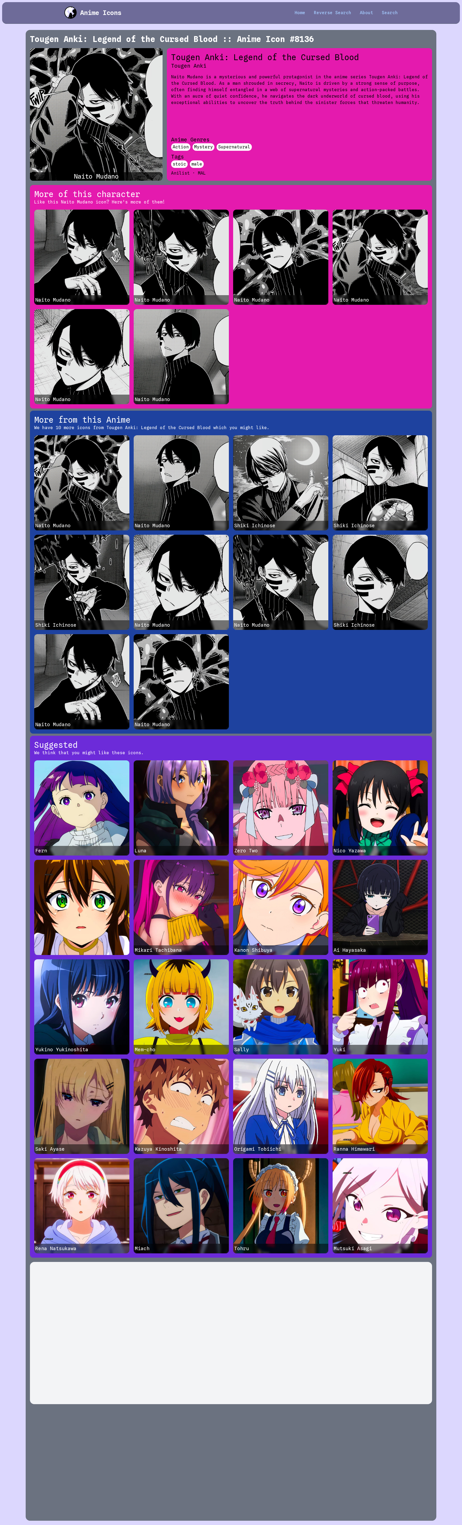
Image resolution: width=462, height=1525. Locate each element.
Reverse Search (332, 12)
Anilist (180, 173)
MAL (202, 173)
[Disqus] (231, 1333)
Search (390, 12)
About (366, 12)
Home (300, 12)
